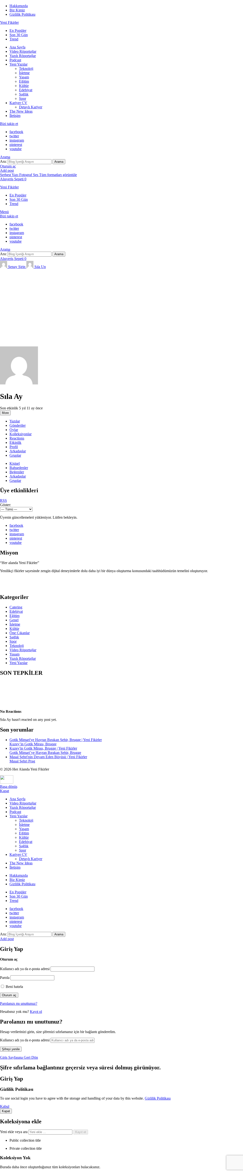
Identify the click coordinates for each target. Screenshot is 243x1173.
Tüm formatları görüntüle (58, 175)
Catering (15, 607)
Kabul (4, 1106)
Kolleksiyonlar (20, 434)
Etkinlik (15, 442)
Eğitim (24, 81)
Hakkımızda (18, 6)
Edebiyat (25, 90)
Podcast (15, 60)
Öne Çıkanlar (19, 633)
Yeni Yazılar (18, 64)
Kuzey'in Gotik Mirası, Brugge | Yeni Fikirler (43, 748)
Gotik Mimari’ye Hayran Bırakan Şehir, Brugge (45, 753)
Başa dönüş (8, 787)
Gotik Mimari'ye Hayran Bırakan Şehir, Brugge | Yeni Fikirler (55, 740)
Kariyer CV (18, 103)
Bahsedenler (18, 468)
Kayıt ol (36, 1012)
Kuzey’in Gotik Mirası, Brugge (32, 744)
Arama (58, 161)
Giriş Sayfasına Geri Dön (19, 1057)
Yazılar (14, 421)
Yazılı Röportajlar (22, 56)
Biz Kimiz (17, 10)
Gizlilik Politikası (22, 14)
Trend (13, 39)
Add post (7, 170)
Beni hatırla (14, 987)
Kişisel (14, 463)
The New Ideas (21, 111)
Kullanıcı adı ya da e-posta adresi (25, 969)
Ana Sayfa (17, 47)
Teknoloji (26, 69)
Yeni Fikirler (9, 22)
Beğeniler (16, 472)
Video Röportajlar (22, 51)
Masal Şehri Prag (22, 761)
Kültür (24, 86)
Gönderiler (17, 425)
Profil (13, 447)
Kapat (4, 791)
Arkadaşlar (17, 451)
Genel (14, 620)
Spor (22, 98)
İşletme (24, 73)
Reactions (16, 438)
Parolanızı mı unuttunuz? (18, 1003)
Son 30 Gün (18, 35)
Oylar (13, 430)
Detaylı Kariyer (30, 107)
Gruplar (15, 455)
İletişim (14, 116)
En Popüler (17, 31)
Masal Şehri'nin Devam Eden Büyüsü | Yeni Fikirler (48, 757)
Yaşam (24, 77)
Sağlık (23, 94)
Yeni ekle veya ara (14, 1132)
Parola (4, 978)
